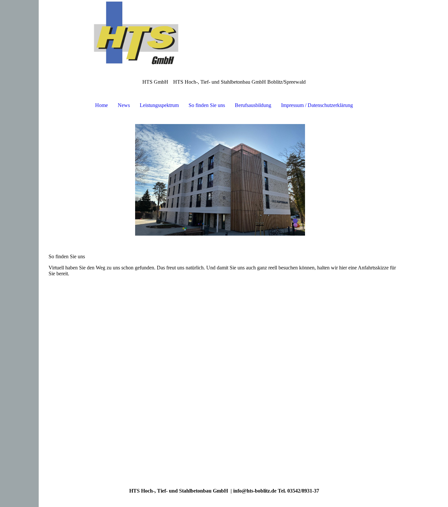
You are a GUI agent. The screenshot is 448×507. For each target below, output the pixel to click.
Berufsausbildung (253, 105)
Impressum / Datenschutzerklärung (317, 105)
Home (101, 105)
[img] (224, 33)
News (124, 105)
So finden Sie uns (207, 105)
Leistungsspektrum (159, 105)
